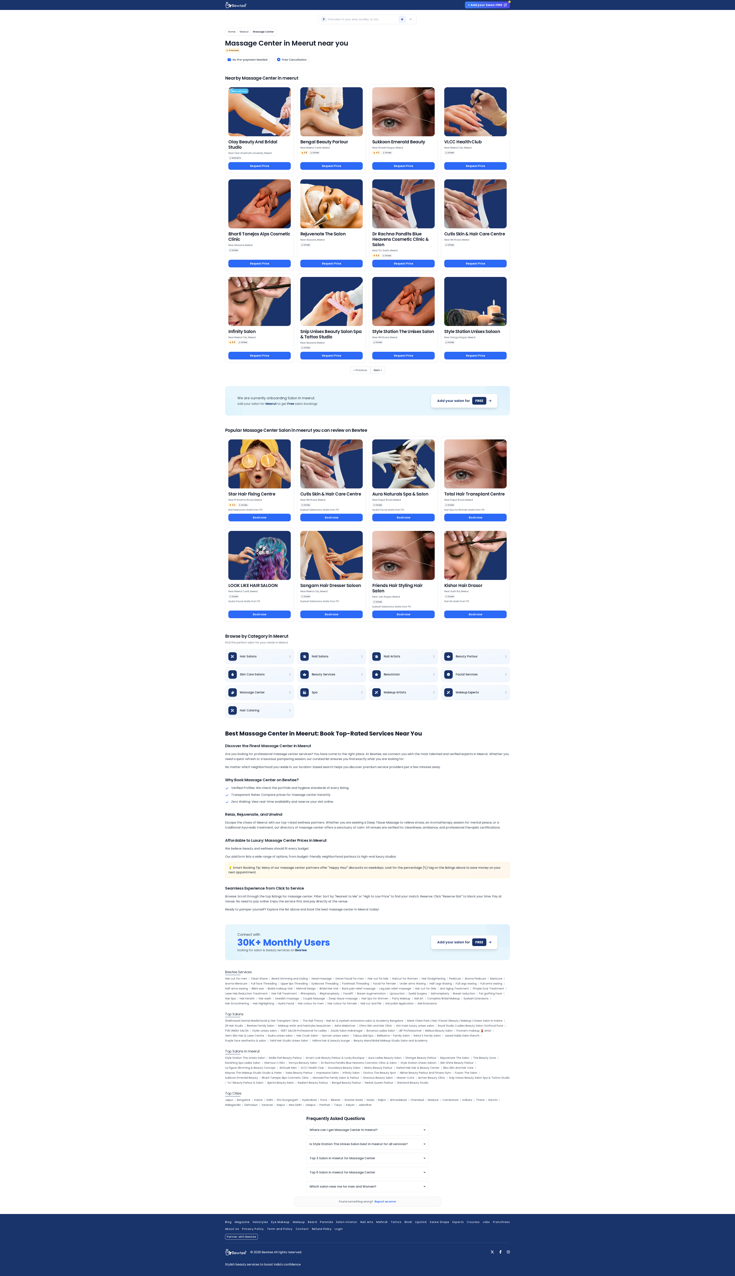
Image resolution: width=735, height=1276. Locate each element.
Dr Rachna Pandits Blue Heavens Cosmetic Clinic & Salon (359, 1063)
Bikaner (336, 1100)
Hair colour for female (342, 1003)
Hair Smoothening (237, 1003)
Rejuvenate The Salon (454, 1058)
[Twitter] (492, 1252)
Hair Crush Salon (307, 1036)
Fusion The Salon (466, 1073)
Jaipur (229, 1100)
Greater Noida (353, 1100)
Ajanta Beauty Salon (280, 1083)
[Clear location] (410, 19)
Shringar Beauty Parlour (420, 1058)
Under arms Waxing (413, 983)
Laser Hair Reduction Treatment (246, 993)
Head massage (322, 978)
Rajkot (382, 1100)
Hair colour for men (311, 1003)
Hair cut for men (236, 978)
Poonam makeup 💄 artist (474, 1031)
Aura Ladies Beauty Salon (385, 1058)
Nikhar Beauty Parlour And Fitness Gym (425, 1073)
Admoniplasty (440, 993)
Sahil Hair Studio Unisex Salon (289, 1041)
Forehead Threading (355, 983)
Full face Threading (264, 983)
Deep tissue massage (343, 998)
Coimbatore (450, 1100)
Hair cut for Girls (425, 988)
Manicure (496, 978)
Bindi (408, 1222)
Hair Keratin (247, 998)
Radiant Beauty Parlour (313, 1083)
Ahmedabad (398, 1100)
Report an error (385, 1201)
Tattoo (396, 1222)
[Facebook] (500, 1252)
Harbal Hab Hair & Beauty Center (417, 1068)
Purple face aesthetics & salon (245, 1041)
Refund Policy (322, 1229)
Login (339, 1229)
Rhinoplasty (308, 993)
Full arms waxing (491, 983)
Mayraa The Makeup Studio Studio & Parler (253, 1073)
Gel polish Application (399, 1003)
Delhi (269, 1100)
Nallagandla (233, 1105)
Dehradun (251, 1105)
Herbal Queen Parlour (379, 1083)
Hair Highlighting (263, 1003)
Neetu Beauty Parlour (378, 1068)
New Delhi (295, 1105)
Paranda (326, 1222)
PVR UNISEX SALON (236, 1031)
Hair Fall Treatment (284, 993)
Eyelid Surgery (418, 993)
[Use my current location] (402, 19)
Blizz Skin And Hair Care (458, 1068)
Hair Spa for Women (375, 998)
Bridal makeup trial (280, 988)
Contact (302, 1229)
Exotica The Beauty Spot (379, 1073)
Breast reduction (464, 993)
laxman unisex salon (335, 1036)
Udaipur (310, 1105)
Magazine (242, 1222)
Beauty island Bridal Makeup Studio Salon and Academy (391, 1041)
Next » (378, 370)
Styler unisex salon (264, 1031)
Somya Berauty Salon (303, 1063)
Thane (480, 1100)
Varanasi (267, 1105)
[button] (359, 19)
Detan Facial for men (350, 978)
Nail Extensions (427, 1003)
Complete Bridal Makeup (443, 998)
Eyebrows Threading (325, 983)
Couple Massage (314, 998)
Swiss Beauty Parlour (299, 1073)
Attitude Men (288, 1068)
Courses (473, 1222)
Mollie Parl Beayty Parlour (285, 1058)
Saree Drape (439, 1222)
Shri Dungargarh (287, 1100)
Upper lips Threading (294, 983)
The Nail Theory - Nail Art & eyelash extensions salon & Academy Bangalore (353, 1021)
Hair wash (265, 998)
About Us (232, 1229)
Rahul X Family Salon (427, 1036)
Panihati (324, 1105)
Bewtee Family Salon (260, 1026)
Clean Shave (259, 978)
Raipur (281, 1105)
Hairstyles (260, 1222)
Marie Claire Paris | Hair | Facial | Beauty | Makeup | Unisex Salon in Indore (454, 1021)
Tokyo (338, 1105)
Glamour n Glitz (274, 1063)
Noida (370, 1100)
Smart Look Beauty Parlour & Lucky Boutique (335, 1058)
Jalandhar (365, 1105)
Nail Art (418, 998)
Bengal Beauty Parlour (346, 1083)
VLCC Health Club (312, 1068)
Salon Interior (346, 1222)
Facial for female (384, 983)
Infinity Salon (351, 1073)
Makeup (299, 1222)
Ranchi (492, 1100)
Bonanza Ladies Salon (381, 1031)
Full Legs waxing (466, 983)
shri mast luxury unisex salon (415, 1026)
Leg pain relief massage (395, 988)
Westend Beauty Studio (412, 1083)
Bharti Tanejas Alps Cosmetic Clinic (285, 1078)
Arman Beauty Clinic (431, 1078)
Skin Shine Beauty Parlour (457, 1063)
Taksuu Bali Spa (363, 1036)
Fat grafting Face (490, 993)
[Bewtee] (236, 1252)
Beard (312, 1222)
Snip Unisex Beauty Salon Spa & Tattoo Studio (479, 1078)
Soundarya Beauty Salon (344, 1068)
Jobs (486, 1222)
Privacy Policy (253, 1229)
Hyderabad (309, 1100)
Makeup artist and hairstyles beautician (304, 1026)
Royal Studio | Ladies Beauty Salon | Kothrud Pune (470, 1026)
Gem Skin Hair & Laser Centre (244, 1036)
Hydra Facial (286, 1003)
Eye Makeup (280, 1222)
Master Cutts (405, 1078)
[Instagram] (508, 1252)
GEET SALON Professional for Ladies (304, 1031)
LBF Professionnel (410, 1031)
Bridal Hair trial (329, 988)
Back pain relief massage (359, 988)
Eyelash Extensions (476, 998)
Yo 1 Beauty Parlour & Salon (245, 1083)
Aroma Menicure (236, 983)
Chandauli (417, 1100)
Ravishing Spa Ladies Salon (242, 1063)
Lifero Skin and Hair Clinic (375, 1026)
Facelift (348, 993)
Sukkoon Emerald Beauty (241, 1078)
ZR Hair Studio (234, 1026)
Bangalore (243, 1100)
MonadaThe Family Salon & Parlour (336, 1078)
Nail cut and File (371, 1003)
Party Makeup (401, 998)
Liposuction (397, 993)
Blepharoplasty (330, 993)
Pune (323, 1100)
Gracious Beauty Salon (378, 1078)
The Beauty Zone (484, 1058)
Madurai (433, 1100)
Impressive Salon (327, 1073)
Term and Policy (280, 1229)
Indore (258, 1100)
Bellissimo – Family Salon (393, 1036)
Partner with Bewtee (241, 1237)
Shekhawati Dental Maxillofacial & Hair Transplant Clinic (262, 1021)
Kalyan (350, 1105)
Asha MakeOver (345, 1026)
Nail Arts (366, 1222)
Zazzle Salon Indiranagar (347, 1031)
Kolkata (467, 1100)
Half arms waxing (236, 988)
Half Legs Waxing (441, 983)
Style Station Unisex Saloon (418, 1063)
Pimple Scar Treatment (488, 988)
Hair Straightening (433, 978)
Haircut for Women (405, 978)
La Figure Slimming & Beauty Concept (250, 1068)
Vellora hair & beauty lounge (331, 1041)
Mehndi (382, 1222)
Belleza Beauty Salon (439, 1031)
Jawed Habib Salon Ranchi (462, 1036)
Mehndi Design (306, 988)
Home (231, 31)
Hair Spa (230, 998)
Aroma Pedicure (475, 978)
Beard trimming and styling (290, 978)
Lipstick (421, 1222)
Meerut (244, 31)
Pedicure (455, 978)
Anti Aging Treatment (454, 988)
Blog (228, 1222)
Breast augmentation (371, 993)
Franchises (501, 1222)
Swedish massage (287, 998)
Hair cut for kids (378, 978)
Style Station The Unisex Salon (245, 1058)
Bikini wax (258, 988)
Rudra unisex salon (280, 1036)
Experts (458, 1222)
